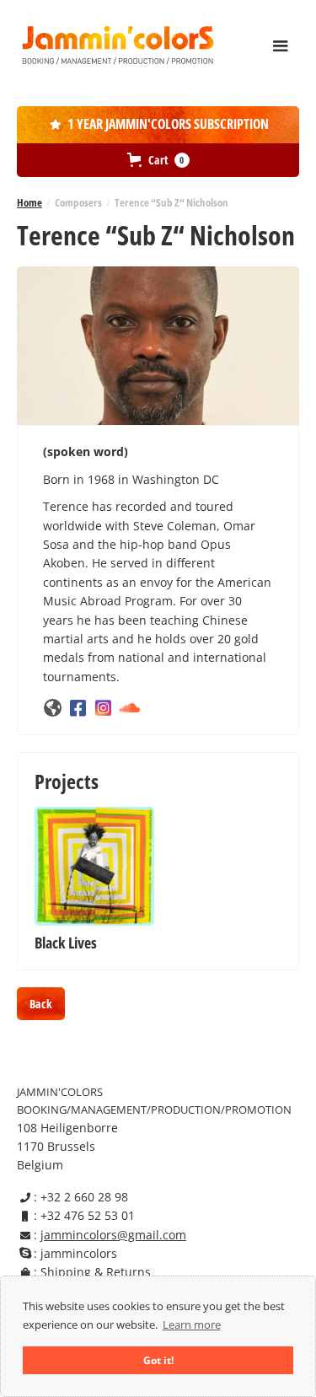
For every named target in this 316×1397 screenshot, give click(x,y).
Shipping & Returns (95, 1272)
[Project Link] (94, 867)
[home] (118, 44)
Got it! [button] (158, 1360)
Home (29, 202)
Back (40, 1004)
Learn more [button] (192, 1324)
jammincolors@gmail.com (113, 1235)
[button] (281, 46)
